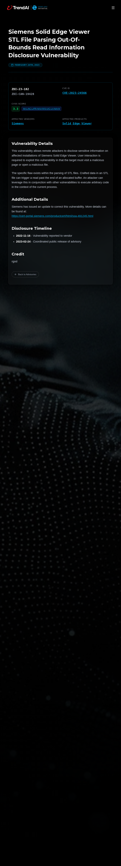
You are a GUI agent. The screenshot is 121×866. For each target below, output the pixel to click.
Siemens (18, 123)
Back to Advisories (27, 274)
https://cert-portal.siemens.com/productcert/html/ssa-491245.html (52, 216)
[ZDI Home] (27, 8)
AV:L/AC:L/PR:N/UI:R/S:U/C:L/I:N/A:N (41, 108)
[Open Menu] (113, 8)
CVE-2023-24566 (74, 93)
